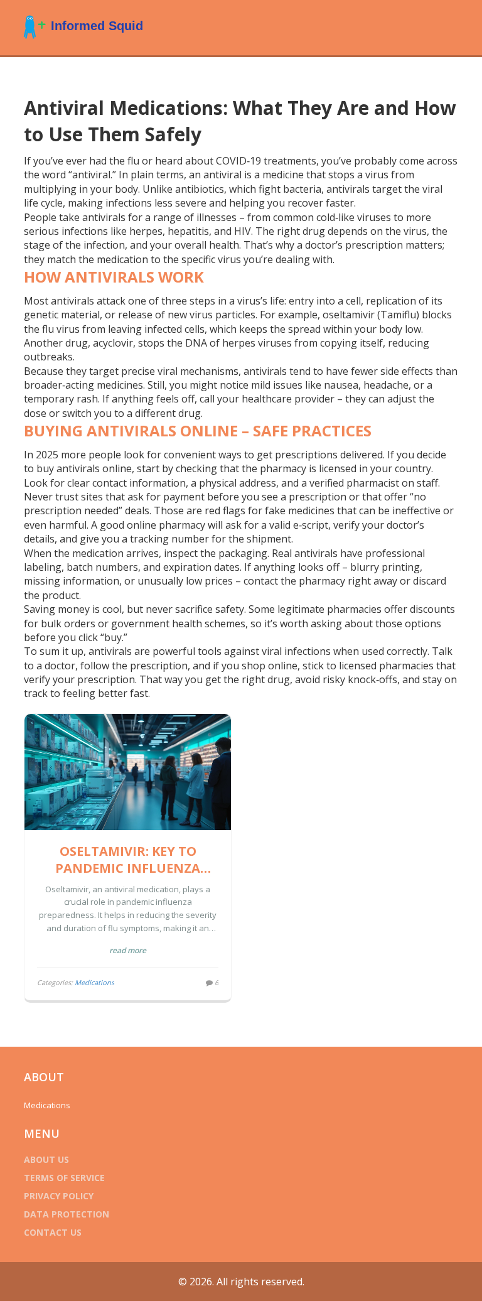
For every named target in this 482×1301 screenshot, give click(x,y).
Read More (127, 950)
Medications (94, 982)
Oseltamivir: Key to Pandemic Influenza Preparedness (127, 860)
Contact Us (53, 1232)
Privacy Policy (59, 1196)
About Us (46, 1159)
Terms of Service (64, 1178)
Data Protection (66, 1214)
